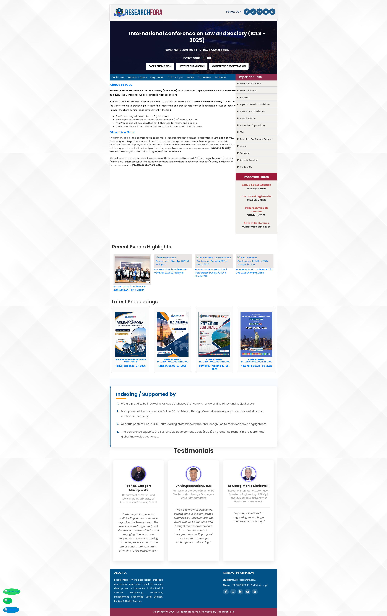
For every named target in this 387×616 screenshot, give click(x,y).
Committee (204, 77)
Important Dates (137, 77)
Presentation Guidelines (252, 111)
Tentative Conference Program (256, 139)
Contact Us (245, 167)
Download (244, 153)
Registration (157, 77)
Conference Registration (229, 66)
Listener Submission (192, 66)
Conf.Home (117, 77)
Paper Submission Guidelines (254, 104)
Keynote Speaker (248, 160)
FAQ (241, 132)
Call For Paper (175, 77)
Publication (221, 77)
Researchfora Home (250, 83)
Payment (244, 97)
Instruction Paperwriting (252, 125)
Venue (190, 77)
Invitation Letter (247, 118)
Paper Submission (160, 66)
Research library (248, 90)
